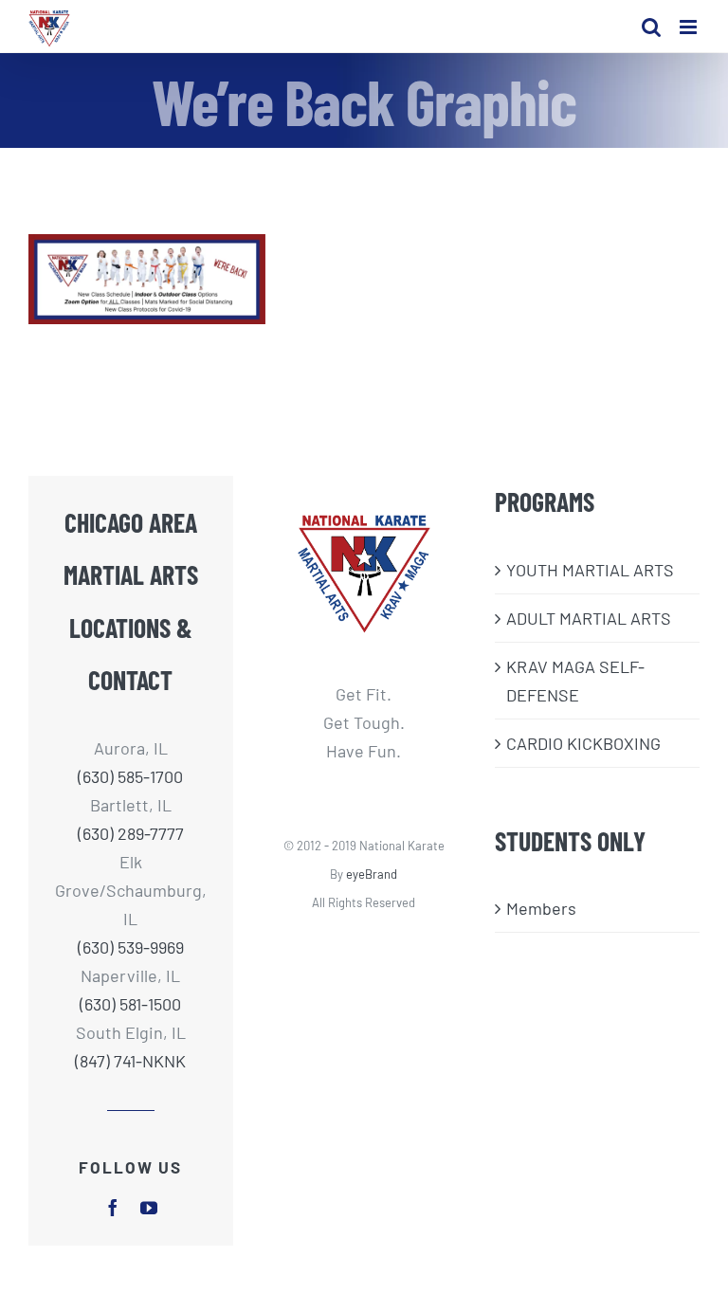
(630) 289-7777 (131, 833)
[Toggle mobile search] (651, 27)
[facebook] (112, 1207)
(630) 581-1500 (130, 1003)
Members (541, 908)
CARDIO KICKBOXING (583, 743)
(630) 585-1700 (130, 776)
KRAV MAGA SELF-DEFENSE (575, 680)
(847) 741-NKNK (130, 1060)
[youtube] (148, 1207)
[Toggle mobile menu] (690, 27)
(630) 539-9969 (131, 947)
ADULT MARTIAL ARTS (588, 618)
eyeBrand (371, 874)
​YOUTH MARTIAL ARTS (590, 569)
